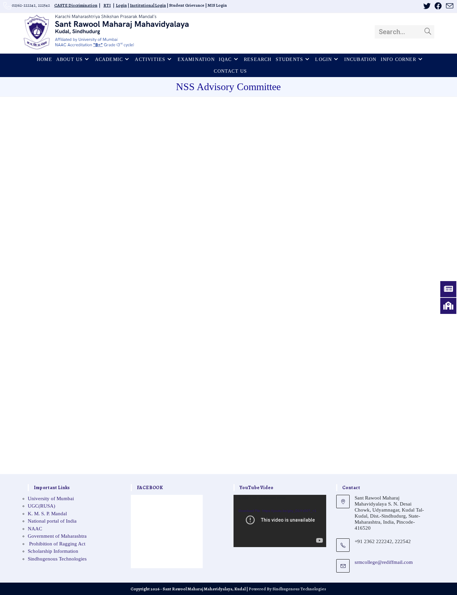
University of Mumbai (51, 498)
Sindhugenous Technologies (57, 558)
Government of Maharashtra (57, 536)
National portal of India (52, 521)
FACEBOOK (150, 487)
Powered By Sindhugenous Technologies (287, 589)
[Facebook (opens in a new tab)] (438, 6)
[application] (280, 521)
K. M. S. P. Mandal (47, 513)
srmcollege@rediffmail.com (384, 562)
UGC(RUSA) (41, 506)
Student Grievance (186, 5)
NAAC (35, 528)
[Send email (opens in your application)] (448, 6)
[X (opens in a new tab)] (427, 6)
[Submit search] (428, 32)
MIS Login (217, 5)
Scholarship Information (53, 551)
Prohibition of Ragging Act (56, 543)
